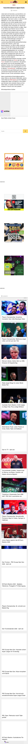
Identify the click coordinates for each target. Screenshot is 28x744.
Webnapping (13, 79)
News (14, 5)
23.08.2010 (15, 10)
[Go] (25, 131)
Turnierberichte (11, 68)
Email (15, 60)
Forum (3, 62)
